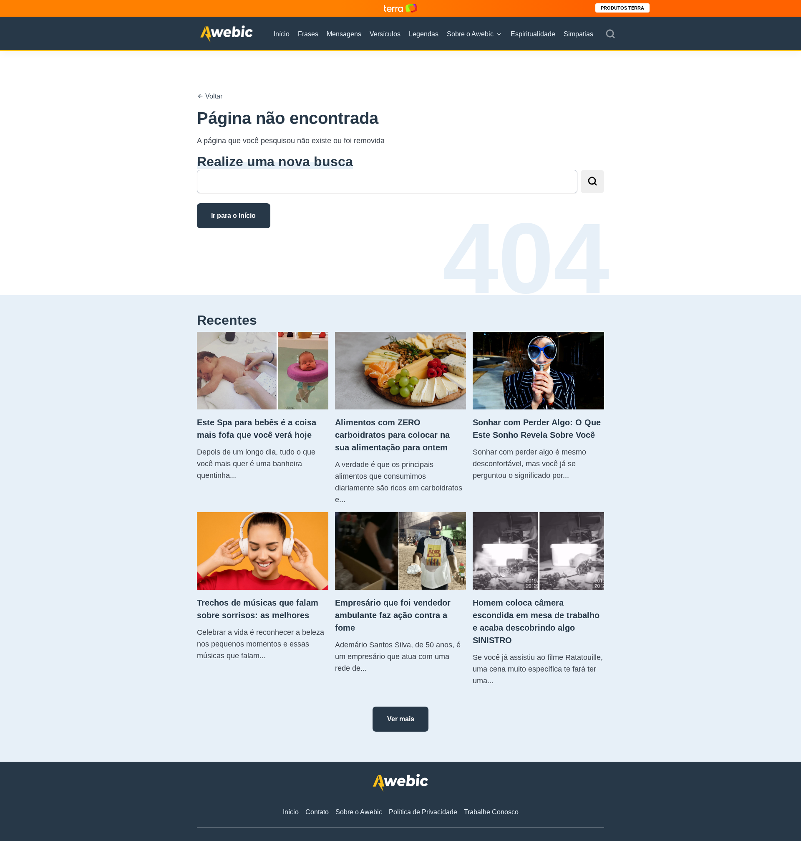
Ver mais (400, 718)
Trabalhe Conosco (491, 812)
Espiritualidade (533, 34)
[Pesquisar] (610, 34)
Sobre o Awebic (470, 34)
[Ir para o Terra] (400, 8)
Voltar (213, 96)
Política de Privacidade (423, 812)
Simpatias (578, 34)
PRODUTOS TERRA (622, 7)
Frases (308, 34)
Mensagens (344, 34)
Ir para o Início (233, 215)
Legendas (423, 34)
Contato (317, 812)
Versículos (385, 34)
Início (282, 34)
